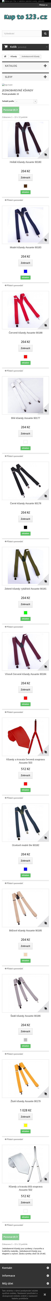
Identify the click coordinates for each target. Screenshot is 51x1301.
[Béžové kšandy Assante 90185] (25, 908)
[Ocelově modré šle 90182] (25, 822)
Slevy (8, 77)
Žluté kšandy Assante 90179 (26, 1101)
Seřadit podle (8, 101)
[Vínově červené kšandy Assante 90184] (25, 651)
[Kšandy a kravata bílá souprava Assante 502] (25, 1164)
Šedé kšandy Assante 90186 (25, 1016)
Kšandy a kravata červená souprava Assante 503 (25, 761)
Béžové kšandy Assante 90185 (25, 930)
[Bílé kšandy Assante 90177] (25, 395)
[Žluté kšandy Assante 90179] (25, 1078)
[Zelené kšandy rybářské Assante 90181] (25, 566)
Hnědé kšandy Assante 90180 (25, 162)
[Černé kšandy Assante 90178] (25, 481)
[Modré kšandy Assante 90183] (25, 225)
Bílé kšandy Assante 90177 (25, 418)
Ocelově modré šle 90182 (25, 845)
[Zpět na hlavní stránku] (5, 56)
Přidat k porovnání (15, 200)
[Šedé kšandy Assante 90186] (25, 993)
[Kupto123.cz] (25, 16)
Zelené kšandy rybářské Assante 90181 (25, 588)
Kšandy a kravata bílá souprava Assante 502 (25, 1188)
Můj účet (7, 1283)
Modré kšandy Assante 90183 (25, 247)
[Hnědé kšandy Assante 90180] (25, 139)
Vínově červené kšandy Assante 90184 (25, 674)
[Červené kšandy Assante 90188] (25, 310)
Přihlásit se (43, 5)
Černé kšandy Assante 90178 (25, 503)
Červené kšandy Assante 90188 (25, 332)
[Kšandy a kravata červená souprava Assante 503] (25, 737)
